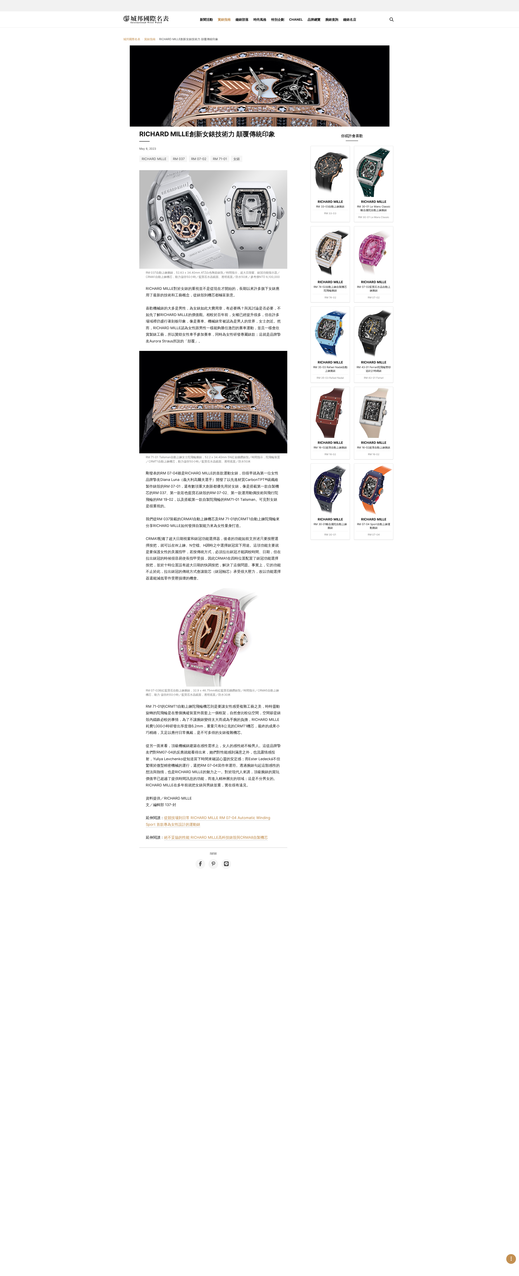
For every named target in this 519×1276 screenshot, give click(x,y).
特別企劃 (277, 19)
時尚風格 (259, 19)
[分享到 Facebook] (200, 864)
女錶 (236, 159)
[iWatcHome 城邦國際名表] (146, 19)
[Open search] (391, 19)
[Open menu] (511, 1259)
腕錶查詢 (331, 19)
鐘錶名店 (349, 19)
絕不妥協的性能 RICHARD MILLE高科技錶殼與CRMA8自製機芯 (216, 837)
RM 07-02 (198, 159)
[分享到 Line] (226, 864)
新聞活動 (206, 19)
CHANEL (296, 19)
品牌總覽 (314, 19)
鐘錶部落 (242, 19)
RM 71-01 (220, 159)
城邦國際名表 (131, 39)
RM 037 (179, 159)
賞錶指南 (224, 19)
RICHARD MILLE (154, 159)
